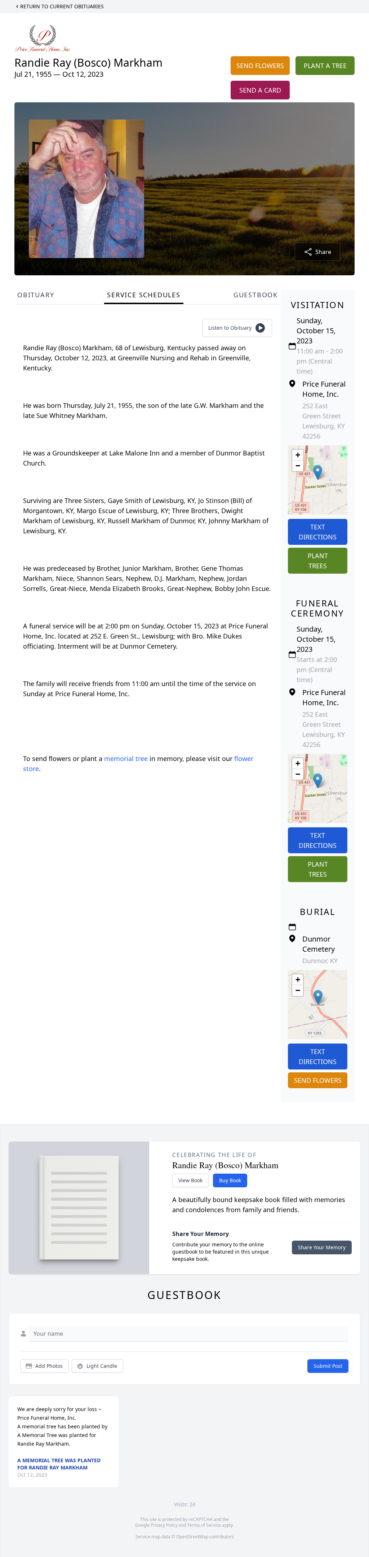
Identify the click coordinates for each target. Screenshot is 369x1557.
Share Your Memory (322, 1247)
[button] (317, 472)
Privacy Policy (164, 1525)
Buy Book (230, 1180)
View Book (190, 1180)
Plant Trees (318, 560)
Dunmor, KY (320, 960)
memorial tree (126, 758)
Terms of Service (204, 1525)
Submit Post (328, 1365)
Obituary (35, 294)
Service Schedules (144, 294)
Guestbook (256, 294)
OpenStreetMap (192, 1537)
